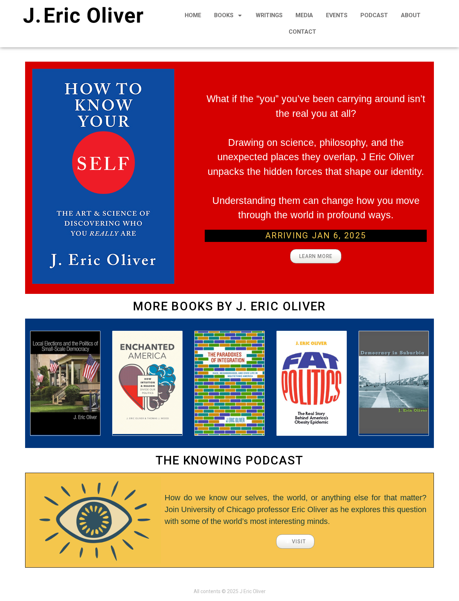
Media (304, 15)
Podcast (374, 15)
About (411, 15)
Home (193, 15)
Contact (302, 31)
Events (336, 15)
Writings (269, 15)
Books (223, 15)
